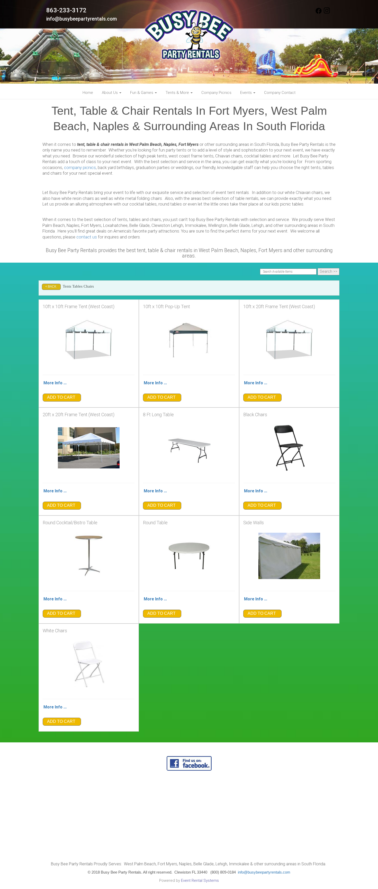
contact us (86, 237)
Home (88, 92)
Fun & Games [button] (142, 92)
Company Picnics (216, 92)
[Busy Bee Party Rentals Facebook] (319, 12)
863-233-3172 (66, 10)
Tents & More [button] (178, 92)
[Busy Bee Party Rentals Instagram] (327, 12)
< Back (50, 286)
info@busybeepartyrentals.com (81, 19)
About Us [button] (110, 92)
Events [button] (246, 92)
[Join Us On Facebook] (189, 763)
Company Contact (279, 92)
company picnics (80, 167)
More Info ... (55, 382)
